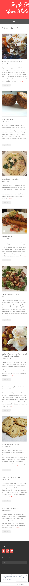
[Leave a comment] (5, 85)
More (21, 81)
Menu (14, 21)
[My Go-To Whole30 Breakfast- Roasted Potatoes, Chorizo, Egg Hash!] (7, 379)
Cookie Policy (8, 579)
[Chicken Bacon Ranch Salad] (7, 320)
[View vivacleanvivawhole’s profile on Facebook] (3, 551)
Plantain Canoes (7, 237)
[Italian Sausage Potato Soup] (7, 202)
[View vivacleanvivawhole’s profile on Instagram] (7, 551)
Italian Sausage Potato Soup (10, 179)
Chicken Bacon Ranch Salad (10, 294)
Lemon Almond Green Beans (11, 477)
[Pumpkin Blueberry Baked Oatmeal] (7, 410)
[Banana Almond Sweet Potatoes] (7, 85)
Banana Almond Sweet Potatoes (12, 62)
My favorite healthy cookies (10, 444)
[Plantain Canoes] (7, 260)
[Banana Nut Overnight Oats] (7, 531)
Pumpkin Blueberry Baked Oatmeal (13, 387)
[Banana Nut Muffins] (7, 145)
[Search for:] (14, 562)
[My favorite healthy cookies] (7, 470)
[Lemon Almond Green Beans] (7, 501)
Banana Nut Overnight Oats (10, 508)
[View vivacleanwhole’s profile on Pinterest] (11, 551)
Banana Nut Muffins (8, 119)
